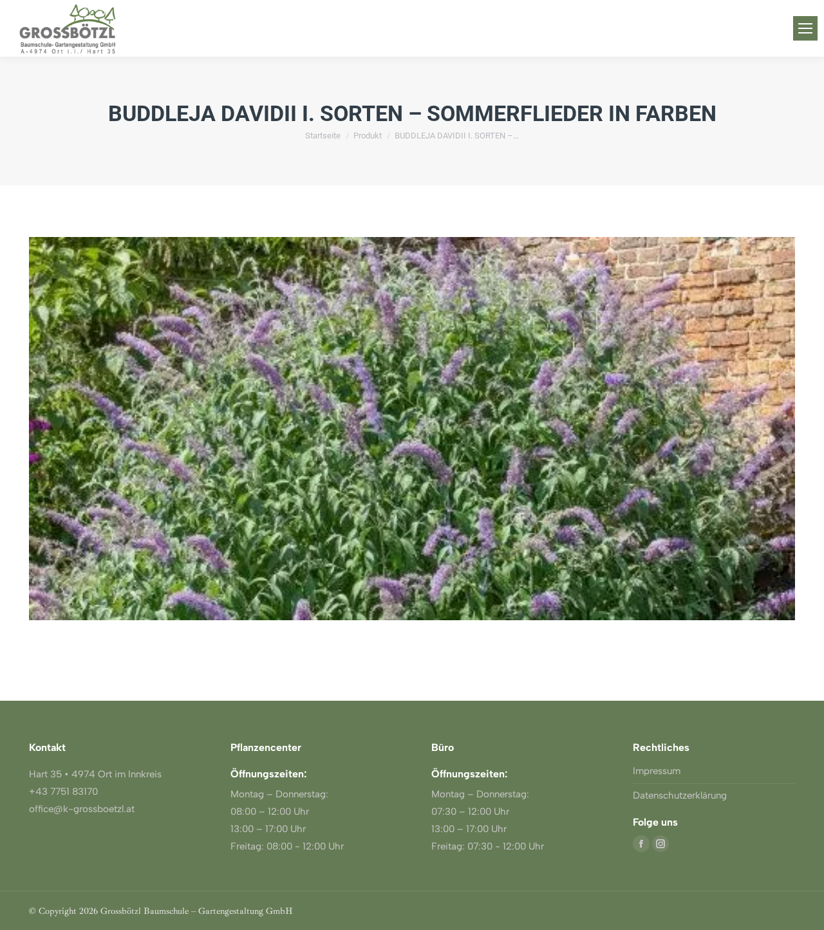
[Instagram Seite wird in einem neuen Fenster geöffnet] (660, 843)
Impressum (656, 771)
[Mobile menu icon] (805, 28)
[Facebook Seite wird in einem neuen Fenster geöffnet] (641, 843)
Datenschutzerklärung (680, 795)
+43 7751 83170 (63, 791)
